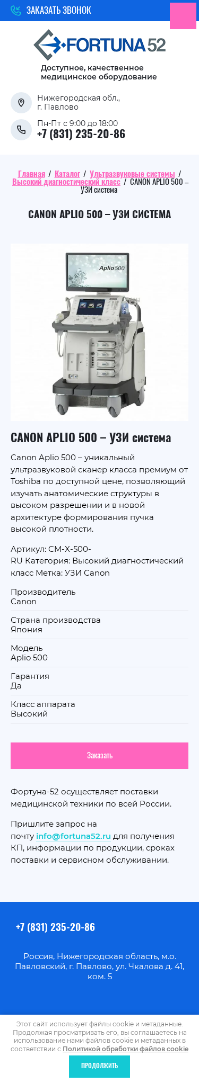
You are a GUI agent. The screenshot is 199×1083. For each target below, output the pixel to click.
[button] (51, 11)
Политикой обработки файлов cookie (125, 1049)
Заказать (100, 756)
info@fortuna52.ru (73, 836)
